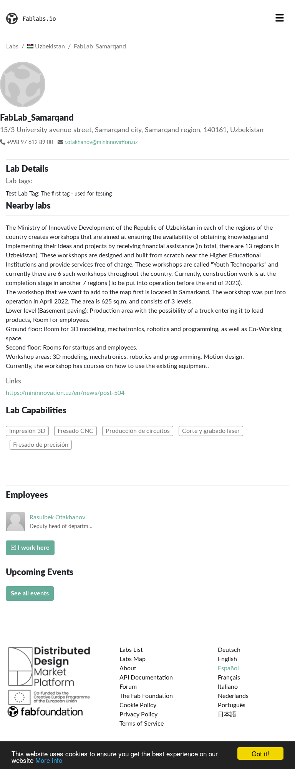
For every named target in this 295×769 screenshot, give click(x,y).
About (127, 668)
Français (229, 678)
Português (231, 705)
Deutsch (229, 650)
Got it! (260, 753)
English (227, 659)
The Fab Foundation (146, 696)
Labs (12, 46)
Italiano (228, 687)
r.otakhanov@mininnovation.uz (101, 142)
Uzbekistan (49, 46)
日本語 (227, 714)
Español (228, 668)
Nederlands (233, 696)
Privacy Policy (138, 714)
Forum (128, 687)
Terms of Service (141, 724)
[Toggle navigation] (279, 18)
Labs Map (132, 659)
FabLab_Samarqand (100, 46)
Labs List (131, 650)
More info (48, 760)
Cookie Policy (137, 705)
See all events (30, 593)
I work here (33, 548)
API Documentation (146, 678)
